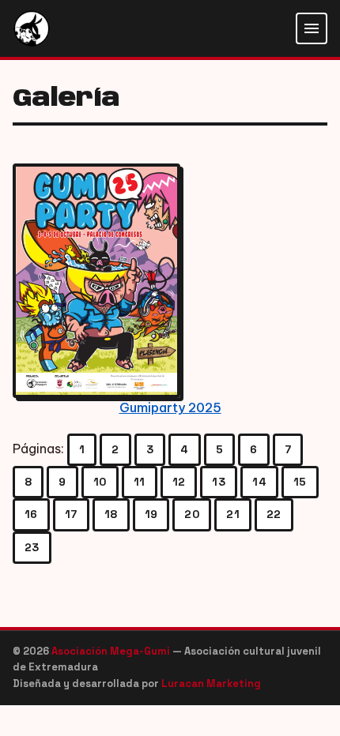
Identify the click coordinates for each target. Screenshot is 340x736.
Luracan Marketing (211, 683)
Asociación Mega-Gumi (111, 651)
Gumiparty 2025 (170, 407)
